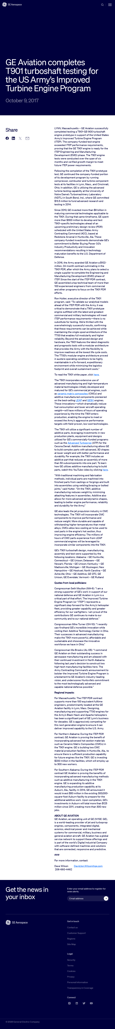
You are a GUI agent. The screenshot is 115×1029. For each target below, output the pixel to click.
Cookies (71, 971)
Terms (70, 965)
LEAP (79, 400)
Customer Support (76, 933)
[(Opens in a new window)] (7, 138)
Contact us (72, 927)
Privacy (70, 976)
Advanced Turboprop (80, 442)
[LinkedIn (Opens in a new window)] (76, 1003)
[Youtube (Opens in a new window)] (91, 1003)
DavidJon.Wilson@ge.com (88, 866)
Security (71, 959)
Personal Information (77, 982)
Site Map (71, 944)
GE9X (90, 400)
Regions (71, 938)
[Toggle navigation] (110, 4)
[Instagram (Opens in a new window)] (69, 1003)
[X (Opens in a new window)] (84, 1003)
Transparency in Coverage (80, 987)
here (96, 374)
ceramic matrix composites (73, 393)
